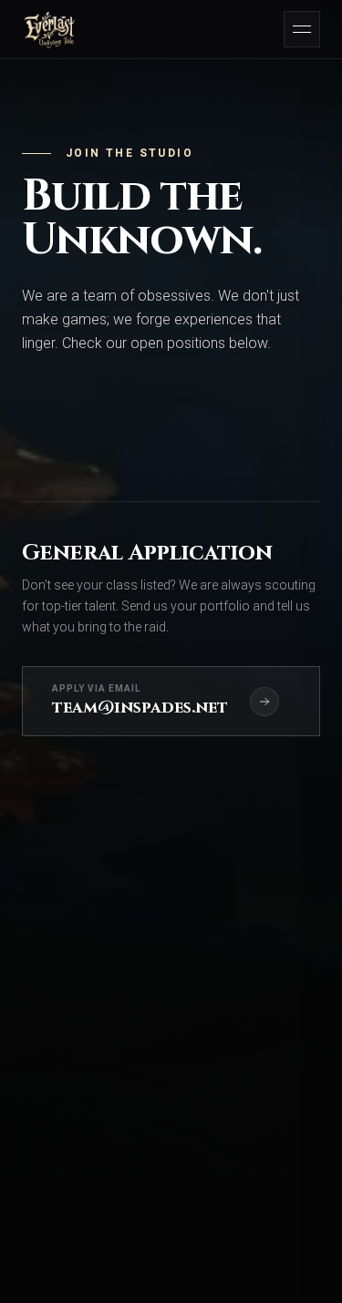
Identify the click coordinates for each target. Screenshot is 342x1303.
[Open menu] (302, 29)
